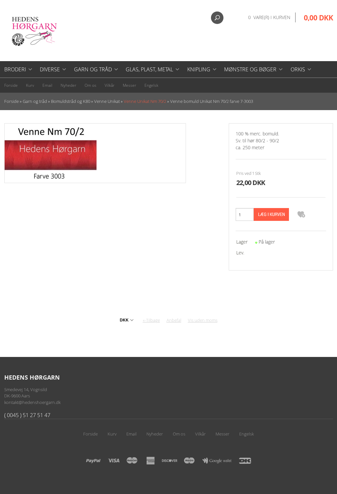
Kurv (30, 85)
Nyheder (68, 85)
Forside (11, 85)
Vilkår (110, 85)
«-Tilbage (151, 320)
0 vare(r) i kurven (269, 17)
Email (47, 85)
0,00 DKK (318, 17)
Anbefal (174, 320)
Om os (90, 85)
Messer (129, 85)
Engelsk (151, 85)
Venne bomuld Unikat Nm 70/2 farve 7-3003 (211, 101)
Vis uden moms (203, 320)
